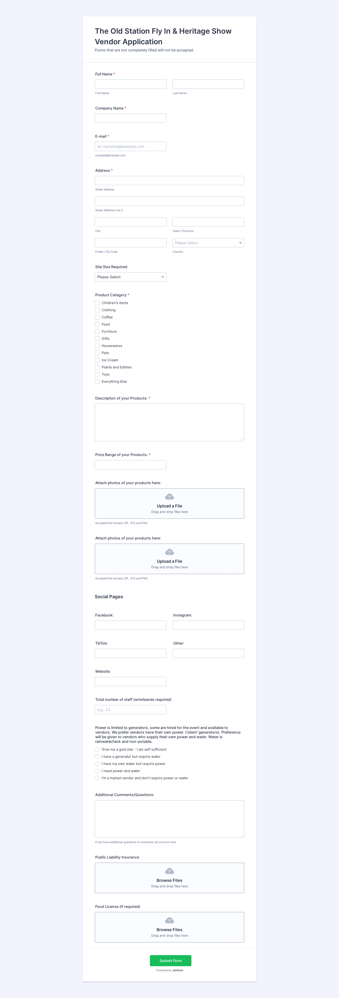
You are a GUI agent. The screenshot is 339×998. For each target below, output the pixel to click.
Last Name (180, 93)
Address (104, 170)
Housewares (112, 346)
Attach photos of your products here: (128, 482)
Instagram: (182, 615)
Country (178, 251)
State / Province (183, 231)
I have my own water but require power (134, 763)
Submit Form (171, 960)
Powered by (169, 970)
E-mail (102, 136)
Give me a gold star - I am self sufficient (134, 749)
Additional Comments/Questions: (124, 794)
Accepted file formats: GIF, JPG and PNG (121, 523)
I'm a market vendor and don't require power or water (145, 778)
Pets (105, 353)
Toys (106, 374)
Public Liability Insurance (117, 857)
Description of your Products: (122, 398)
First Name (102, 93)
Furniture (109, 331)
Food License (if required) (117, 906)
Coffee (107, 317)
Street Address (104, 189)
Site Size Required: (111, 266)
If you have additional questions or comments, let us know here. (136, 842)
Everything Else (114, 381)
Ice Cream (110, 360)
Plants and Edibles (117, 367)
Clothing (109, 310)
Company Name (110, 108)
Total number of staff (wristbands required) (133, 699)
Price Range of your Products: (123, 454)
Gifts (106, 338)
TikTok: (101, 643)
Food (106, 324)
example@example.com (110, 155)
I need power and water (121, 771)
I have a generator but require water (131, 756)
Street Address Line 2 (109, 210)
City (98, 231)
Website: (103, 671)
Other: (178, 643)
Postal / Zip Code (106, 251)
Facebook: (104, 615)
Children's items (115, 303)
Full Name (105, 74)
